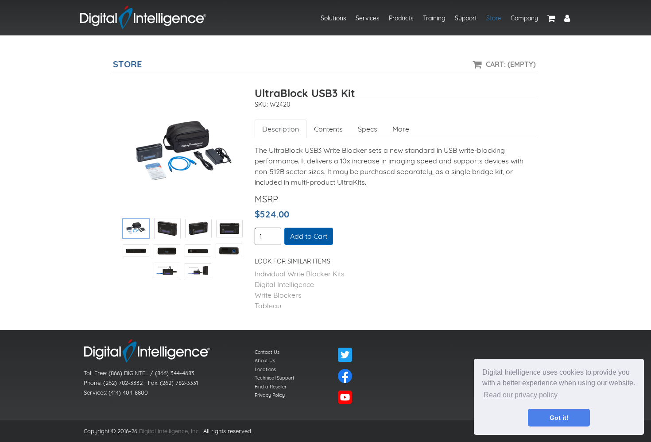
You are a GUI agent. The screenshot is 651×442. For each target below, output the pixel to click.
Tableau (268, 305)
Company (524, 18)
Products (401, 18)
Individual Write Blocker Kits (300, 273)
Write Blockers (278, 295)
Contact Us (267, 352)
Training (434, 18)
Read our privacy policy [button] (521, 395)
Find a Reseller (271, 387)
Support (466, 18)
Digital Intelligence (284, 284)
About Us (265, 360)
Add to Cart (308, 236)
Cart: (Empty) (511, 64)
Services (368, 18)
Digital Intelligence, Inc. (169, 430)
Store (493, 18)
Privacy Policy (270, 395)
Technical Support (274, 378)
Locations (265, 369)
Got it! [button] (559, 417)
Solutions (333, 18)
